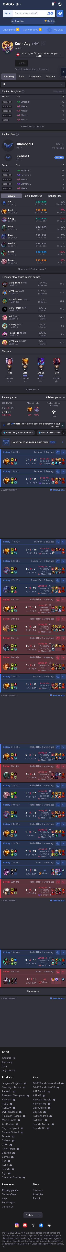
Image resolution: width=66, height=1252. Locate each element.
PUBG (5, 1103)
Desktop (6, 1152)
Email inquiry (9, 1202)
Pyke (10, 227)
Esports (6, 1169)
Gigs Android (40, 1107)
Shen (10, 235)
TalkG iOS (38, 1120)
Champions (10, 29)
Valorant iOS (39, 1103)
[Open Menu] (59, 4)
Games (6, 1157)
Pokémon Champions (13, 1095)
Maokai (11, 243)
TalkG (5, 1165)
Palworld (6, 1091)
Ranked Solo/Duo (33, 196)
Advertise (38, 1194)
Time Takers (8, 1148)
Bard (10, 210)
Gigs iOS (37, 1112)
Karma (11, 252)
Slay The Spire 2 (10, 1128)
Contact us (8, 1206)
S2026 (11, 196)
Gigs (4, 1173)
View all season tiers (31, 126)
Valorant (6, 1099)
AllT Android (39, 1091)
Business (38, 1190)
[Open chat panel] (63, 72)
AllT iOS (37, 1095)
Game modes (32, 29)
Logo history (8, 1070)
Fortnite (6, 1136)
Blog (4, 1066)
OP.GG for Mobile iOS (44, 1087)
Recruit (37, 1198)
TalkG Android (40, 1116)
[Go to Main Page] (8, 4)
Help (4, 1198)
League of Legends (12, 1083)
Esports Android (41, 1124)
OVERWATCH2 (10, 1112)
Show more (33, 991)
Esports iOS (39, 1128)
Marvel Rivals (9, 1120)
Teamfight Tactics (11, 1087)
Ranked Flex (54, 196)
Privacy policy (10, 1190)
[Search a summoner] (50, 13)
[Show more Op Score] (63, 425)
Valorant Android (42, 1099)
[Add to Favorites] (43, 43)
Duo (4, 1161)
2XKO (5, 1144)
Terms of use (9, 1194)
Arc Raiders (8, 1124)
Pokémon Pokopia (11, 1116)
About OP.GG (9, 1058)
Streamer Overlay (11, 1177)
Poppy (11, 218)
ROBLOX (6, 1107)
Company (7, 1062)
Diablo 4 (6, 1140)
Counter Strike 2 (10, 1132)
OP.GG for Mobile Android (46, 1083)
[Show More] (18, 4)
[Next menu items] (49, 29)
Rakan (11, 260)
